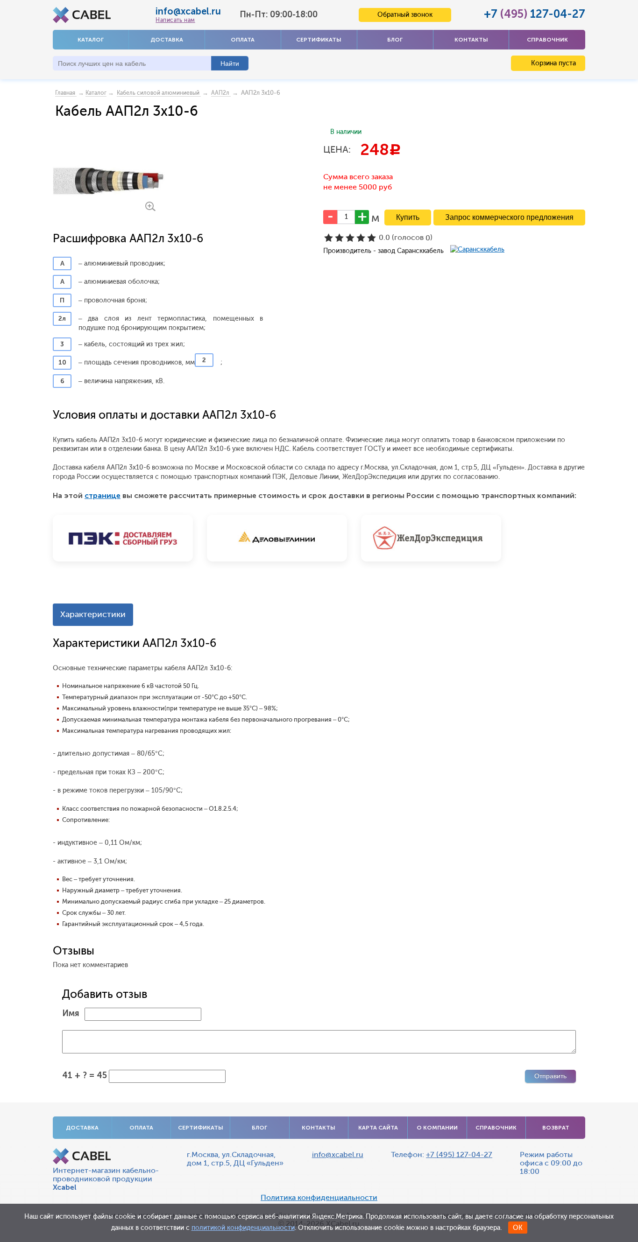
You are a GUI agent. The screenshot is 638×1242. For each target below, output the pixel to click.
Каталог (91, 39)
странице (103, 495)
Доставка (166, 39)
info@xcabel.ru (188, 11)
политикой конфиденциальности (243, 1228)
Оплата (243, 39)
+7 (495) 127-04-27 (459, 1154)
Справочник (547, 39)
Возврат (555, 1127)
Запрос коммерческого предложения (509, 217)
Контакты (471, 39)
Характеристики (93, 614)
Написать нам (175, 20)
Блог (395, 39)
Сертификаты (318, 39)
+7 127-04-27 (534, 14)
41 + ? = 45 (84, 1075)
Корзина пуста (552, 63)
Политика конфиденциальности (319, 1197)
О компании (437, 1127)
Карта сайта (378, 1127)
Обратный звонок (404, 15)
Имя (70, 1013)
